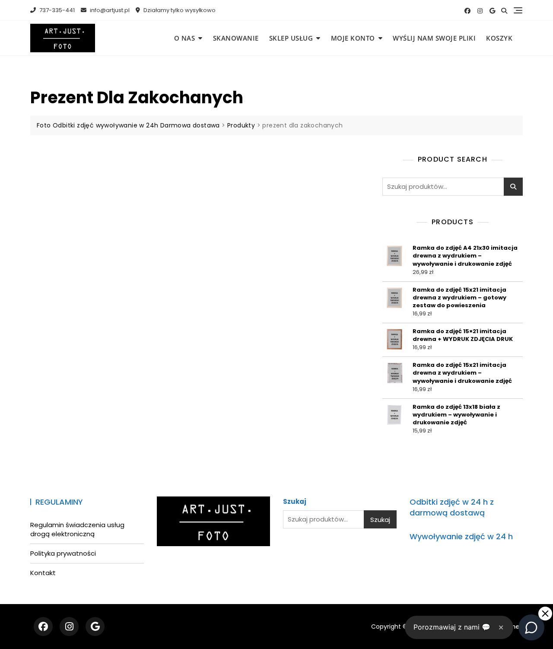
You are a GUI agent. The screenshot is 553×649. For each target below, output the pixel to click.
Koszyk (499, 38)
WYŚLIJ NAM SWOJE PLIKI (434, 38)
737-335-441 (56, 10)
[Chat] (531, 627)
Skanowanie (236, 38)
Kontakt (43, 572)
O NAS (184, 38)
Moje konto (353, 38)
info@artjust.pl (109, 10)
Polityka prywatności (63, 553)
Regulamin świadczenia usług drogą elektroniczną (77, 529)
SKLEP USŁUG (291, 38)
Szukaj (513, 187)
